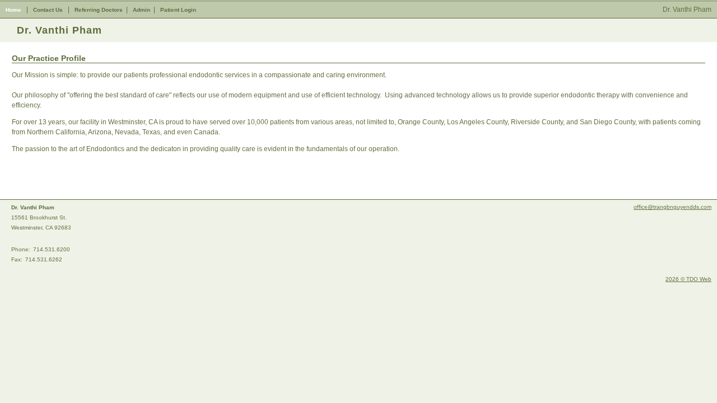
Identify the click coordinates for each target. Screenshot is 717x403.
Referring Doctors (99, 10)
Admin (141, 10)
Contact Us (48, 10)
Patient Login (178, 10)
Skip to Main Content (31, 4)
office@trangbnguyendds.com (672, 207)
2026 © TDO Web (688, 279)
